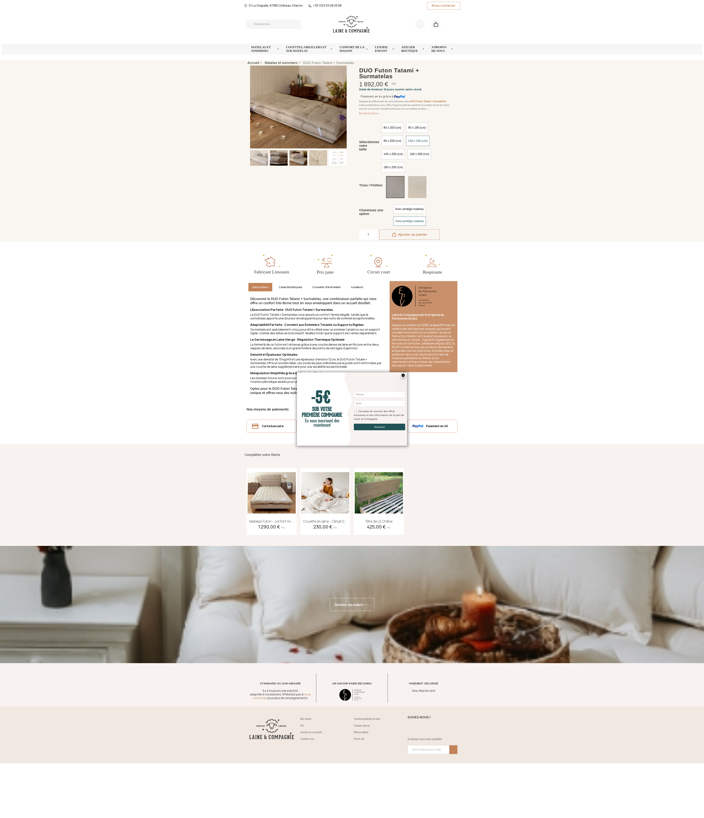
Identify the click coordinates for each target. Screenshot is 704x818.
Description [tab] (260, 287)
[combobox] (273, 24)
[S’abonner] (453, 749)
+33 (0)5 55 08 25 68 (327, 5)
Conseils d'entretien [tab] (326, 287)
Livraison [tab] (357, 287)
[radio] (392, 128)
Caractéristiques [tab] (290, 287)
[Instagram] (422, 727)
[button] (436, 24)
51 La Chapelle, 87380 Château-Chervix (276, 5)
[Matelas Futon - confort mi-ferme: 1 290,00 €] (272, 500)
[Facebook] (412, 727)
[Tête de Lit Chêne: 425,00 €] (379, 500)
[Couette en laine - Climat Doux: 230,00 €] (325, 500)
